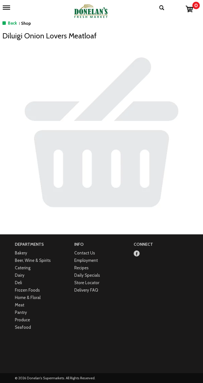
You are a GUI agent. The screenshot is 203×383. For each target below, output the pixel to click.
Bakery (21, 252)
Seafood (23, 327)
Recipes (81, 267)
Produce (22, 319)
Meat (19, 304)
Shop (26, 23)
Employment (86, 260)
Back (12, 23)
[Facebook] (137, 253)
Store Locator (86, 282)
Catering (22, 267)
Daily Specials (87, 275)
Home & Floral (28, 297)
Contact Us (84, 252)
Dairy (20, 275)
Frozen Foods (27, 290)
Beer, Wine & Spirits (33, 260)
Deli (18, 282)
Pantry (21, 312)
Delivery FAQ (86, 290)
